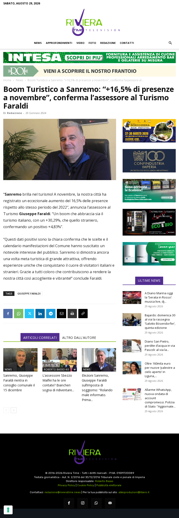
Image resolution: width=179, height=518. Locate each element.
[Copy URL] (83, 313)
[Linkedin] (40, 313)
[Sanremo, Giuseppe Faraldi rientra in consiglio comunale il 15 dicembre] (20, 360)
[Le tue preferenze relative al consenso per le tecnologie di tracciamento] (8, 509)
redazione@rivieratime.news (63, 492)
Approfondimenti (59, 43)
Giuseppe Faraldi (29, 293)
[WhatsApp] (18, 313)
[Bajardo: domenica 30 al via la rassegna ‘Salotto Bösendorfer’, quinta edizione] (132, 319)
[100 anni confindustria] (149, 160)
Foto (92, 43)
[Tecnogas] (149, 253)
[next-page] (14, 410)
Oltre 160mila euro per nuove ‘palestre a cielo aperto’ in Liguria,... (160, 369)
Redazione (108, 43)
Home (7, 80)
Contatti (127, 43)
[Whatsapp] (96, 503)
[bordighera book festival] (149, 130)
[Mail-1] (110, 503)
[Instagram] (82, 503)
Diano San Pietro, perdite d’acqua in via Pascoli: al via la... (160, 345)
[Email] (61, 313)
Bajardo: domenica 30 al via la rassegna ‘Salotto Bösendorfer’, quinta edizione (160, 321)
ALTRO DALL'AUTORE (79, 337)
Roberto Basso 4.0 (56, 369)
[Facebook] (8, 313)
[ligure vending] (149, 222)
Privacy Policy (66, 485)
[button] (170, 42)
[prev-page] (6, 410)
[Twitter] (29, 313)
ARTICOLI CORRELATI (40, 337)
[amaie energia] (149, 190)
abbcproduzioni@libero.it (133, 492)
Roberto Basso (104, 481)
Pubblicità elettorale (108, 485)
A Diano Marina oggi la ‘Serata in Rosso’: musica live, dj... (159, 297)
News (38, 43)
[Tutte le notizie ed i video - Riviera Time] (89, 452)
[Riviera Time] (89, 22)
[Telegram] (50, 313)
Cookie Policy (85, 485)
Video (80, 43)
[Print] (72, 313)
